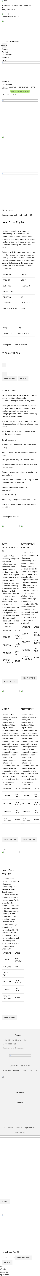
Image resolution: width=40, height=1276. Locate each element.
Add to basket (9, 378)
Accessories (11, 215)
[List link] (20, 1044)
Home (4, 215)
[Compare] (15, 1262)
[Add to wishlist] (4, 1012)
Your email (20, 1093)
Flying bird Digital (28, 1127)
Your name (4, 1182)
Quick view (4, 1022)
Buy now (23, 378)
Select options (23, 1257)
